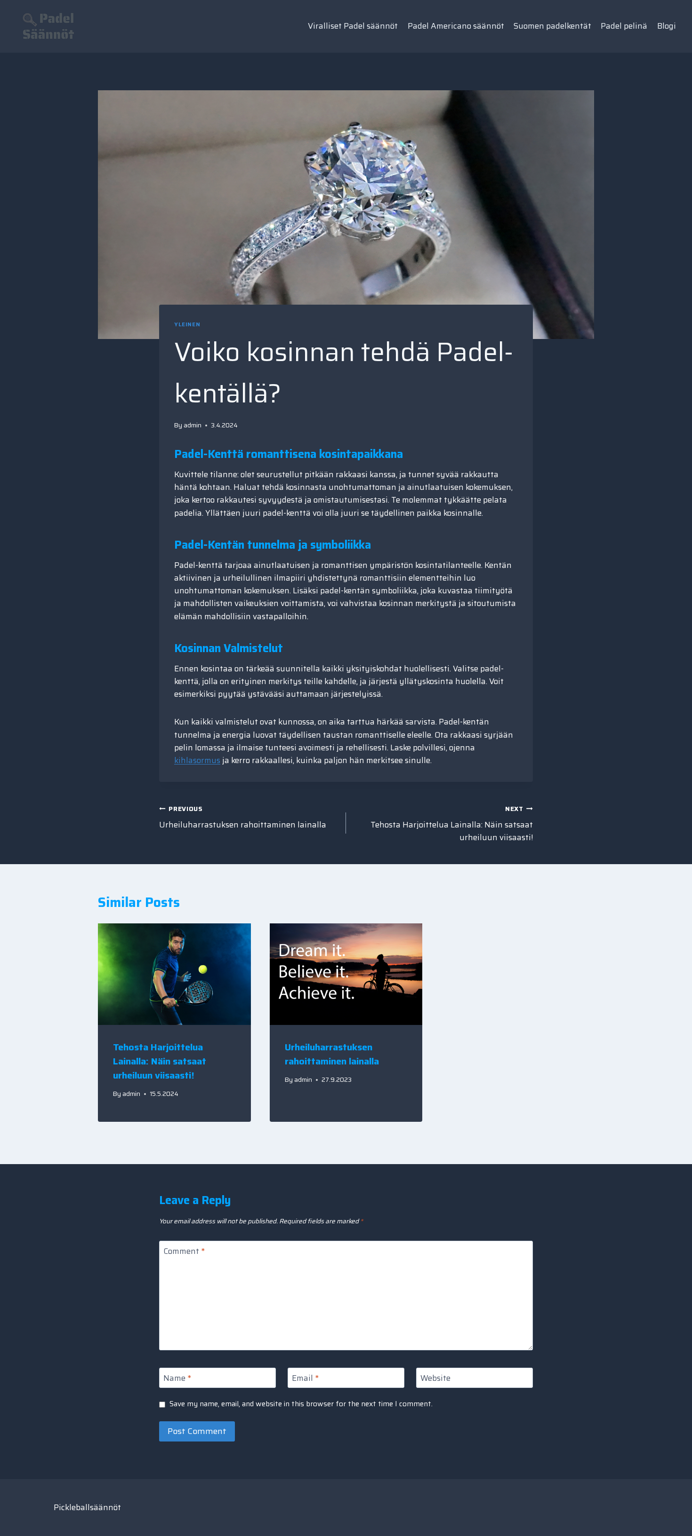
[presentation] (174, 974)
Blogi (666, 26)
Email (305, 1378)
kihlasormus (197, 760)
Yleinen (187, 324)
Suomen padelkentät (552, 26)
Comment (184, 1251)
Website (435, 1378)
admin (192, 425)
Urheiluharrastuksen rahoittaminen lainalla (242, 817)
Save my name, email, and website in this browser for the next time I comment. (301, 1404)
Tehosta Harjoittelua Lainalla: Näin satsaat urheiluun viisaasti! (451, 824)
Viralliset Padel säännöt (353, 26)
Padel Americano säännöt (456, 26)
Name (177, 1378)
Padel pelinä (624, 26)
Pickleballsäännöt (87, 1507)
